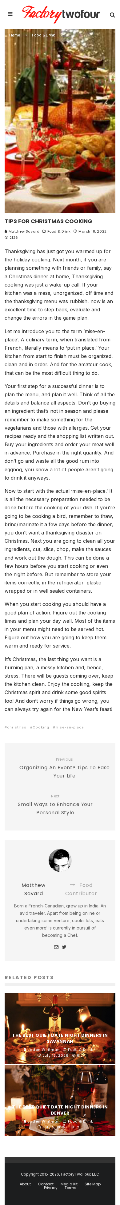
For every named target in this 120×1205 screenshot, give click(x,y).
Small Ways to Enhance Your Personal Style (55, 805)
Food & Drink (59, 231)
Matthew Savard (23, 231)
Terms (70, 1188)
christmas (16, 727)
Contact (46, 1184)
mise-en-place (69, 727)
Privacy (51, 1188)
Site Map (93, 1184)
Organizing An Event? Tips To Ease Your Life (64, 768)
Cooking (41, 727)
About (25, 1184)
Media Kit (69, 1184)
